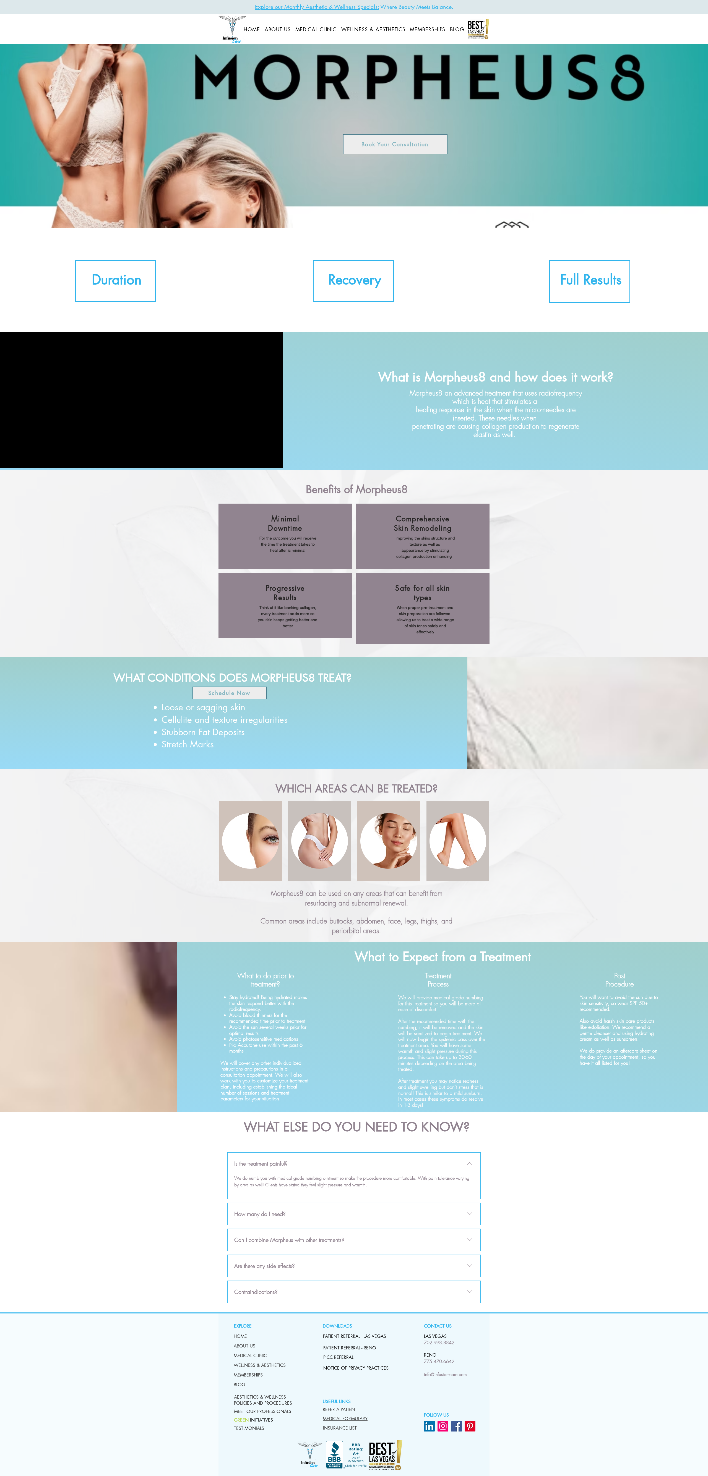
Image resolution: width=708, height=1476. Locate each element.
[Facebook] (456, 1426)
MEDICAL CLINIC (250, 1356)
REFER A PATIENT (340, 1409)
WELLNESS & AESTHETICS (252, 1365)
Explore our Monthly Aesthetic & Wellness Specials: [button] (317, 7)
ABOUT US (244, 1346)
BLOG (239, 1385)
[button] (263, 1400)
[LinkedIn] (429, 1426)
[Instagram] (443, 1426)
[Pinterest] (470, 1426)
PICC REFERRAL (338, 1357)
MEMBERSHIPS (248, 1375)
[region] (115, 281)
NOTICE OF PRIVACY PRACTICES (356, 1368)
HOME (240, 1336)
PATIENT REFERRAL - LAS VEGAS (354, 1336)
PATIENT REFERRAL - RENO (349, 1348)
